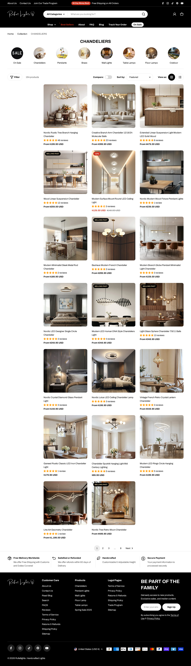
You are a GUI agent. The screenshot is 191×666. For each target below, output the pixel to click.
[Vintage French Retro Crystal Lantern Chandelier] (162, 371)
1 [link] (97, 548)
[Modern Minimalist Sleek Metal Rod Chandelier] (65, 238)
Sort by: (121, 77)
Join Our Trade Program (45, 3)
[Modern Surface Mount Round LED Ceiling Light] (113, 172)
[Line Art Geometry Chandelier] (65, 503)
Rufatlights (20, 658)
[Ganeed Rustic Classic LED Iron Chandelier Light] (65, 437)
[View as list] (180, 77)
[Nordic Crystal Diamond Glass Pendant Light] (65, 371)
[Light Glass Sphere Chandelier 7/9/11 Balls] (162, 305)
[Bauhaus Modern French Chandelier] (113, 238)
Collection (22, 34)
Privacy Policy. (153, 618)
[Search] (143, 14)
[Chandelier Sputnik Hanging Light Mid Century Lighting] (113, 437)
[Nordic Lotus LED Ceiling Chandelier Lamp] (113, 371)
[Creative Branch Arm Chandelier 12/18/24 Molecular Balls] (113, 106)
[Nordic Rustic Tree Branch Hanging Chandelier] (65, 106)
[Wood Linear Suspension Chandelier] (65, 172)
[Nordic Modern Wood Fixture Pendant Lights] (162, 172)
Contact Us (25, 3)
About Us (12, 3)
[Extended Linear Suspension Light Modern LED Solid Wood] (162, 106)
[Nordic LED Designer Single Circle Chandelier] (65, 305)
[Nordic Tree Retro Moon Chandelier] (113, 503)
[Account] (174, 14)
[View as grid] (171, 77)
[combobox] (95, 14)
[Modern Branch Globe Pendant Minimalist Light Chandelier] (162, 238)
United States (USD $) (89, 649)
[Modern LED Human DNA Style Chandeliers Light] (113, 305)
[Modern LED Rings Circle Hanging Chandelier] (162, 437)
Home (10, 34)
